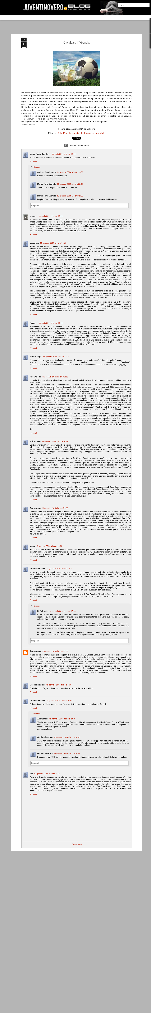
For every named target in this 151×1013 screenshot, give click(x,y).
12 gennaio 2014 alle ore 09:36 (49, 546)
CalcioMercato (64, 132)
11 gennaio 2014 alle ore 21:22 (55, 508)
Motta (102, 132)
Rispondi (33, 161)
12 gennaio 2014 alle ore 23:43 (62, 718)
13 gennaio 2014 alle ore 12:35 (70, 195)
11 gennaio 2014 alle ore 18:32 (55, 376)
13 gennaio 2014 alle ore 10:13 (67, 737)
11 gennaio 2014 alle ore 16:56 (70, 172)
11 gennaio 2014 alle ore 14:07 (53, 242)
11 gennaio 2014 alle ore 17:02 (56, 356)
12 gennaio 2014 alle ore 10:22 (55, 651)
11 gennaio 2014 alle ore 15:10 (49, 322)
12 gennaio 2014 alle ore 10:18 (59, 568)
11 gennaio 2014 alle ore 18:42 (55, 441)
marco (33, 216)
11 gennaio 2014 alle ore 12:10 (62, 153)
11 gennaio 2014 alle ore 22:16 (70, 183)
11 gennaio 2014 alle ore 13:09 (49, 216)
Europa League (91, 132)
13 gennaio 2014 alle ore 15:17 (67, 753)
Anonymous (35, 651)
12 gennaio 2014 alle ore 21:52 (59, 700)
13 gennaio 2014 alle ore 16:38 (47, 773)
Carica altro (77, 844)
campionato (77, 132)
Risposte (36, 166)
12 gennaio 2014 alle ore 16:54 (59, 684)
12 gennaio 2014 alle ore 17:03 (62, 611)
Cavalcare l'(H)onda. (76, 42)
